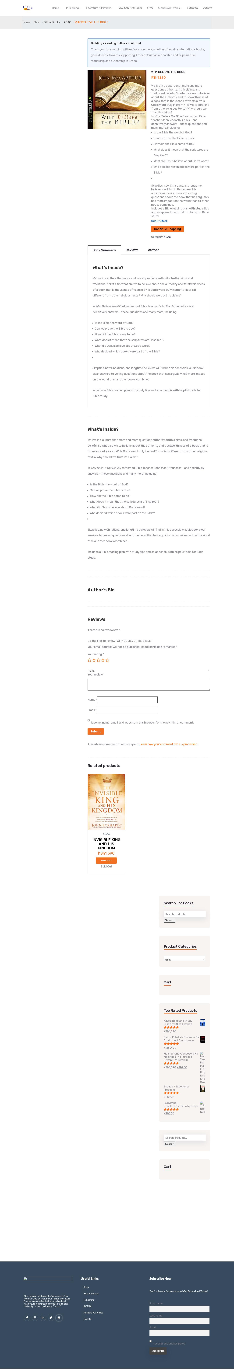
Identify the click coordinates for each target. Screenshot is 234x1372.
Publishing (72, 8)
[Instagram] (35, 1318)
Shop (150, 7)
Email (92, 710)
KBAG (67, 22)
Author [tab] (153, 250)
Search (169, 920)
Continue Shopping (167, 229)
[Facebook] (27, 1318)
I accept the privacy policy (169, 1343)
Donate (207, 7)
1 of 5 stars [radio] (89, 660)
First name (156, 1303)
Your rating (96, 654)
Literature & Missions (98, 8)
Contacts (192, 7)
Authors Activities (169, 8)
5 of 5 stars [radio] (107, 660)
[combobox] (149, 669)
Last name (155, 1315)
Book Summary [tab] (104, 250)
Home (55, 8)
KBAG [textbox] (168, 960)
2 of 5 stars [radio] (94, 660)
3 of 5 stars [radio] (98, 660)
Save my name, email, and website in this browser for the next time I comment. (142, 722)
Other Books (52, 22)
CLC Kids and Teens (130, 7)
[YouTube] (59, 1318)
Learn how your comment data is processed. (168, 744)
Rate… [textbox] (92, 671)
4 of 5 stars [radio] (103, 660)
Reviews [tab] (132, 250)
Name (92, 699)
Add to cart (105, 861)
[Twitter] (51, 1318)
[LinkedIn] (43, 1318)
